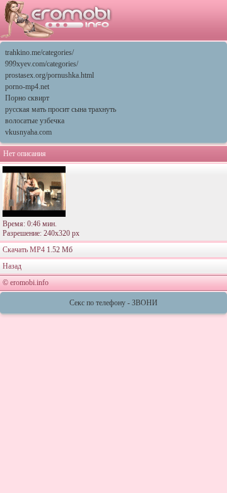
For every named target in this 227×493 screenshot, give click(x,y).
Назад (12, 266)
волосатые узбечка (34, 120)
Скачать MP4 (24, 249)
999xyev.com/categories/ (41, 63)
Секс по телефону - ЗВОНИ (113, 302)
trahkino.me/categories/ (39, 52)
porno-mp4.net (27, 86)
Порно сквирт (27, 98)
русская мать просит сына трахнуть (60, 109)
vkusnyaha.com (28, 132)
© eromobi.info (26, 282)
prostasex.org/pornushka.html (49, 75)
